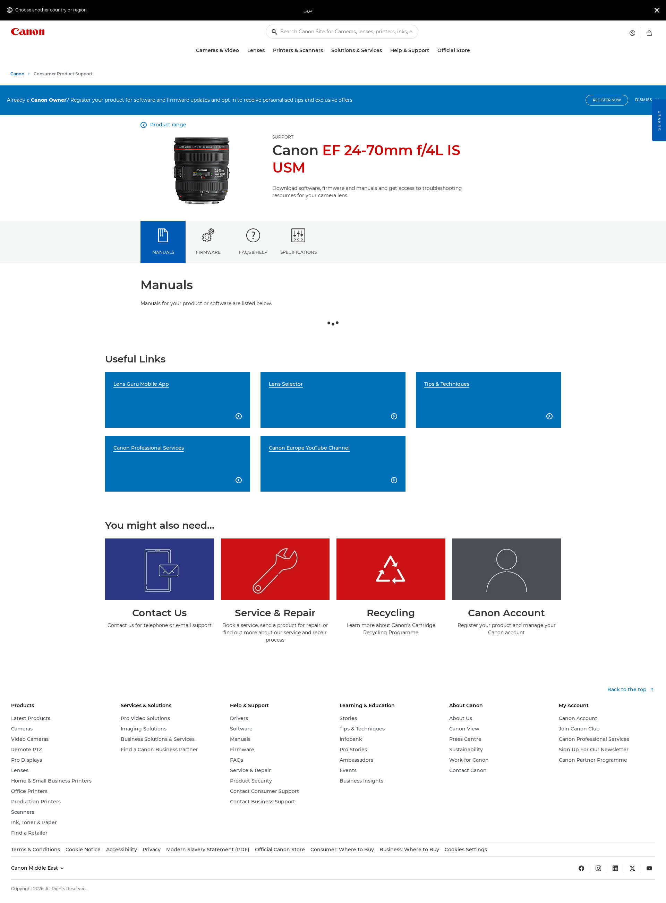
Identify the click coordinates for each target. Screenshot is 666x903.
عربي (308, 10)
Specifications (298, 252)
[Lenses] (267, 50)
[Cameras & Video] (242, 50)
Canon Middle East (35, 868)
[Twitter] (632, 868)
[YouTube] (649, 868)
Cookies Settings (466, 849)
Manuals (163, 252)
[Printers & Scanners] (325, 50)
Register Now (607, 100)
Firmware (208, 252)
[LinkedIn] (615, 868)
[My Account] (632, 33)
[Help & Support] (432, 50)
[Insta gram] (598, 868)
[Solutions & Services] (384, 50)
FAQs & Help (253, 252)
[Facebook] (581, 868)
